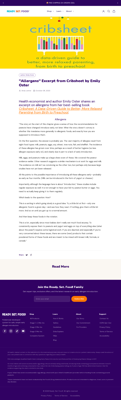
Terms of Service (106, 331)
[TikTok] (17, 331)
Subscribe (79, 299)
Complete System (37, 336)
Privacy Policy (105, 327)
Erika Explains (58, 331)
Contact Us (104, 318)
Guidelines (57, 327)
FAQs (55, 336)
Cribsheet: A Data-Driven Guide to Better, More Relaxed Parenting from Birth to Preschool (60, 110)
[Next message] (118, 3)
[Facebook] (4, 331)
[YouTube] (23, 331)
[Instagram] (11, 331)
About (69, 11)
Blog (54, 340)
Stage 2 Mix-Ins (36, 327)
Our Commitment (83, 323)
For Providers (81, 327)
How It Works (58, 318)
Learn (58, 11)
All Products (34, 318)
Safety (55, 323)
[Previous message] (3, 3)
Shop (49, 11)
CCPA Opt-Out (105, 323)
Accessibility (104, 336)
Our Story (80, 318)
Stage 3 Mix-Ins (36, 331)
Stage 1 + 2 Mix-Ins (37, 323)
